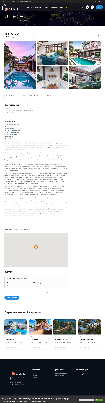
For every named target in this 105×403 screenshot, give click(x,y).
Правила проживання (34, 7)
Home (6, 21)
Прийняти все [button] (99, 400)
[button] (87, 7)
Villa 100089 (35, 339)
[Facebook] (83, 374)
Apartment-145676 (86, 339)
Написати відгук (11, 297)
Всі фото (94, 85)
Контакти (54, 7)
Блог (61, 7)
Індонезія (13, 21)
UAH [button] (81, 7)
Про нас (46, 7)
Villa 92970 (10, 339)
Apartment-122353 (61, 339)
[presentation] (95, 316)
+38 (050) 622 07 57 (10, 1)
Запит (99, 7)
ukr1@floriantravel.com (25, 1)
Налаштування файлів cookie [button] (86, 400)
